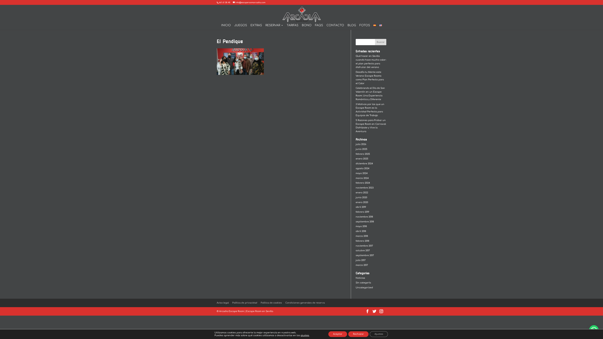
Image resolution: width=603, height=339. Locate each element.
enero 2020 (362, 202)
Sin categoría (363, 283)
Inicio (226, 25)
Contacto (335, 25)
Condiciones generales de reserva (305, 303)
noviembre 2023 (365, 188)
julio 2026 (361, 144)
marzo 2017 (362, 265)
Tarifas (292, 25)
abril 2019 (361, 207)
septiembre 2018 (365, 222)
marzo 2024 (362, 178)
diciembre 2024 (364, 163)
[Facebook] (367, 311)
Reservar (272, 25)
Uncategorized (364, 287)
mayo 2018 (361, 226)
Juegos (240, 25)
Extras (256, 25)
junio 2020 (361, 197)
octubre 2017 (363, 250)
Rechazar (358, 334)
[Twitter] (374, 311)
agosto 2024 (362, 168)
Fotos (364, 25)
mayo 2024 (362, 173)
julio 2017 (361, 260)
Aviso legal (223, 303)
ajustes (305, 335)
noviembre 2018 (364, 217)
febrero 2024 (363, 183)
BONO (307, 25)
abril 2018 (361, 231)
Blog (352, 25)
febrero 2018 (362, 241)
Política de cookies (271, 303)
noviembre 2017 (364, 246)
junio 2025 (361, 149)
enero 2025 (362, 159)
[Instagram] (381, 311)
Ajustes (379, 334)
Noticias (360, 278)
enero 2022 (362, 192)
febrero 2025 (363, 154)
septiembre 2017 (365, 255)
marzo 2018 (362, 236)
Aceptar (337, 334)
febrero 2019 (362, 212)
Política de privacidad (244, 303)
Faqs (319, 25)
